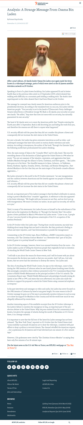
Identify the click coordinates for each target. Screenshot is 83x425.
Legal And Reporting (49, 380)
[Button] (73, 28)
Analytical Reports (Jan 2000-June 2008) (56, 411)
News (9, 404)
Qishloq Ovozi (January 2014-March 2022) (56, 404)
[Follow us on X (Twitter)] (28, 367)
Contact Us (46, 388)
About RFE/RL (12, 380)
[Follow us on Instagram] (19, 367)
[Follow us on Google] (23, 367)
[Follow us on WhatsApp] (42, 367)
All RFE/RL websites (18, 422)
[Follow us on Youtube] (9, 367)
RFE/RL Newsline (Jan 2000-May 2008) (56, 408)
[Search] (69, 422)
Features (10, 408)
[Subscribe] (47, 367)
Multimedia (11, 415)
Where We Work (13, 384)
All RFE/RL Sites (48, 384)
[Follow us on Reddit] (14, 367)
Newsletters (11, 411)
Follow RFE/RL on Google (46, 422)
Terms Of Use (12, 388)
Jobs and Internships (14, 392)
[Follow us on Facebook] (33, 367)
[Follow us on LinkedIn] (37, 367)
